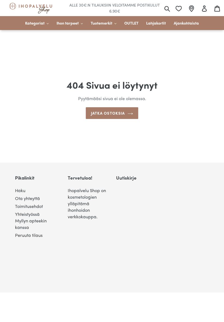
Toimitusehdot (29, 206)
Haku (20, 190)
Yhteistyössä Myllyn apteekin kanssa (31, 220)
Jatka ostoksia (108, 113)
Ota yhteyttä (27, 198)
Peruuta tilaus (29, 235)
